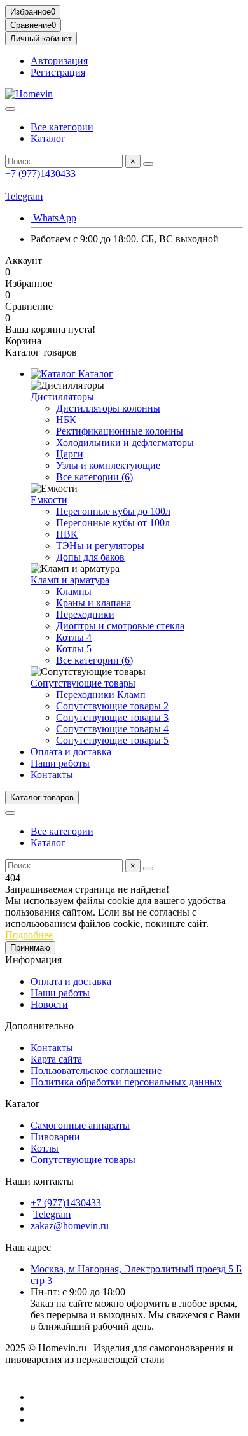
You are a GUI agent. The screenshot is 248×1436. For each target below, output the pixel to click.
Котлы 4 (74, 637)
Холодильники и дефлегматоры (125, 442)
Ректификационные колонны (119, 431)
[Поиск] (148, 164)
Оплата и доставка (71, 751)
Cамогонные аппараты (80, 1125)
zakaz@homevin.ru (70, 1225)
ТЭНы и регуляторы (100, 545)
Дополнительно (39, 1026)
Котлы (45, 1148)
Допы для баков (90, 557)
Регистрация (58, 72)
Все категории (62, 127)
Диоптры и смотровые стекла (120, 625)
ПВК (67, 534)
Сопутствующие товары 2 (112, 706)
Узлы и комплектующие (108, 465)
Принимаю (30, 947)
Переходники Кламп (101, 694)
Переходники (85, 614)
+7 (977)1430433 (40, 173)
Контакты (52, 774)
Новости (49, 1004)
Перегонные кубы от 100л (113, 522)
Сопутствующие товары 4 (112, 728)
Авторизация (59, 60)
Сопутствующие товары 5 (112, 740)
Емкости (49, 499)
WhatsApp (53, 218)
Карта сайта (56, 1059)
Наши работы (60, 763)
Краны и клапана (93, 602)
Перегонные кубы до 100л (113, 511)
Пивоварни (55, 1136)
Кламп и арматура (70, 580)
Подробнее (29, 935)
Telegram (24, 196)
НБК (66, 419)
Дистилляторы (62, 396)
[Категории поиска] (10, 109)
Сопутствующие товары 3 (112, 717)
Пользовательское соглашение (96, 1070)
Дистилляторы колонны (108, 408)
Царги (69, 454)
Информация (33, 959)
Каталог (48, 138)
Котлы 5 (74, 648)
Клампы (74, 591)
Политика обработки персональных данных (126, 1082)
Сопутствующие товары (83, 683)
